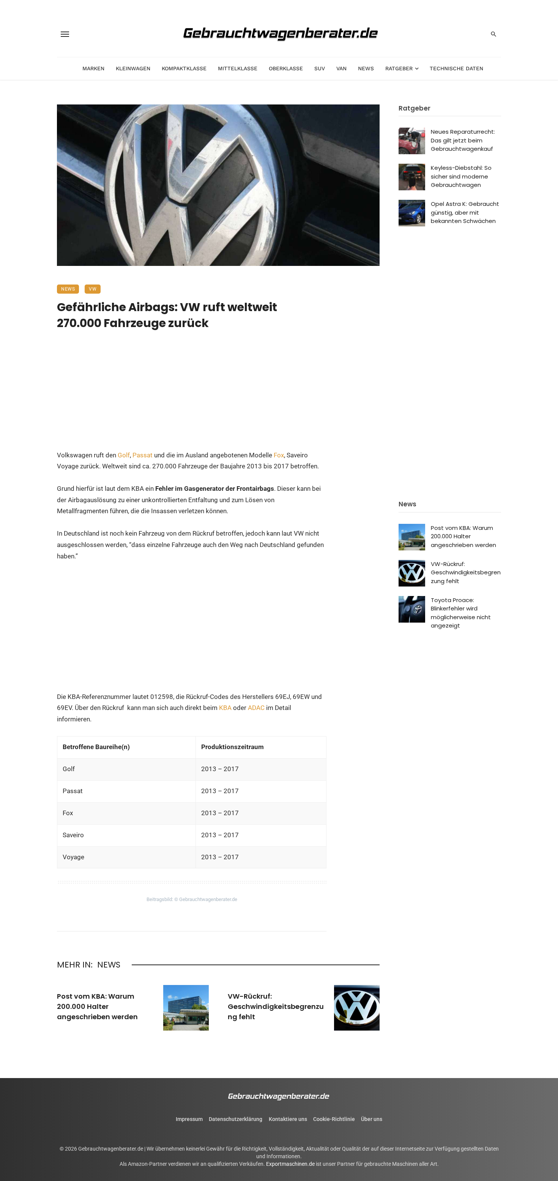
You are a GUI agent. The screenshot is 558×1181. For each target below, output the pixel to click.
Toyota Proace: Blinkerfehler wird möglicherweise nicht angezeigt (461, 613)
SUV (319, 68)
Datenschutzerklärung (235, 1119)
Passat (142, 455)
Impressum (189, 1119)
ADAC (256, 707)
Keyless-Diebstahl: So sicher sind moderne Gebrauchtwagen (461, 176)
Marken (93, 68)
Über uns (371, 1119)
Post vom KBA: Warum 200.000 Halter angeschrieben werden (97, 1006)
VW (92, 289)
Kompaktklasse (184, 68)
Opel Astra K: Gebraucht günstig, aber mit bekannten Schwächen (465, 212)
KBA (226, 707)
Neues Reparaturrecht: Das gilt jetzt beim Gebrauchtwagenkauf (463, 140)
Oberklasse (286, 68)
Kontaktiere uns (288, 1119)
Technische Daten (456, 68)
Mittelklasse (237, 68)
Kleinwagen (133, 68)
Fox (279, 455)
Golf (124, 455)
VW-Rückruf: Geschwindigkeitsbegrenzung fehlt (276, 1006)
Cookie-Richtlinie (334, 1119)
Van (341, 68)
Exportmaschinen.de (290, 1164)
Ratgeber (399, 68)
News (366, 68)
